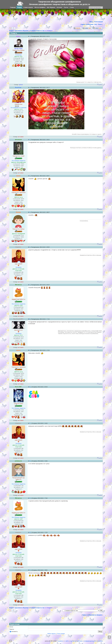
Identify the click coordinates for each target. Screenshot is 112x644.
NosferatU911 (18, 319)
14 (29, 532)
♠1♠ (21, 413)
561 (22, 112)
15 (29, 570)
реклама (79, 641)
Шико (18, 36)
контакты (73, 641)
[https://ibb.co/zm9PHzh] (56, 77)
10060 (22, 237)
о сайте (66, 641)
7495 (22, 411)
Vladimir (18, 247)
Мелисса (18, 285)
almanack (18, 139)
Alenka (18, 212)
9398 (22, 165)
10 (29, 387)
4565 (22, 200)
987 (22, 309)
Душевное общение (21, 30)
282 (22, 274)
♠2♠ (21, 61)
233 (22, 487)
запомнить (14, 631)
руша (18, 176)
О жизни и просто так (37, 30)
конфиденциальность (90, 641)
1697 (22, 60)
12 (29, 461)
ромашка (18, 461)
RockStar (18, 87)
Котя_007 (18, 387)
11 (29, 423)
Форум (11, 30)
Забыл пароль (51, 633)
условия (100, 641)
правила (60, 641)
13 (29, 498)
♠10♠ (21, 202)
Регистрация (61, 633)
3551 (22, 338)
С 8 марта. (49, 30)
